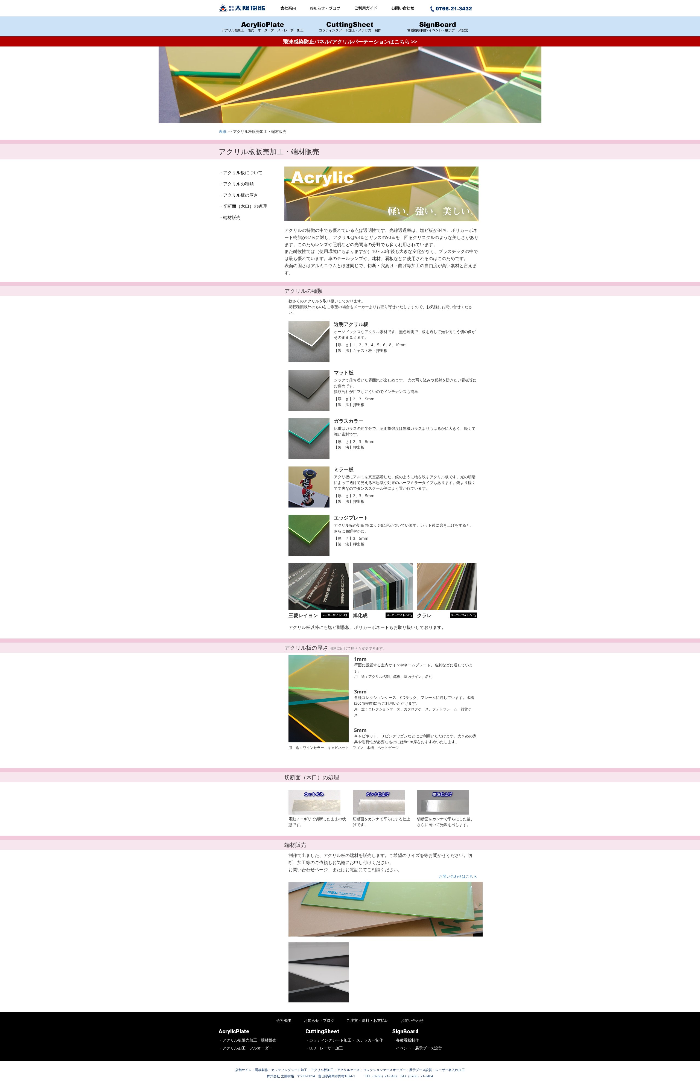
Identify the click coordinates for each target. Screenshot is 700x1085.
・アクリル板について (240, 173)
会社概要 (284, 1020)
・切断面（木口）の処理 (243, 206)
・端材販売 (230, 217)
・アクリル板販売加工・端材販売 (247, 1040)
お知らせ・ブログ (319, 1020)
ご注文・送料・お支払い (367, 1020)
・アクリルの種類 (236, 184)
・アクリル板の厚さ (238, 195)
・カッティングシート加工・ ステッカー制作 (344, 1040)
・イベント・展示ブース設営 (417, 1048)
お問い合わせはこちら (458, 876)
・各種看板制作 (405, 1040)
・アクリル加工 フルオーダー (245, 1048)
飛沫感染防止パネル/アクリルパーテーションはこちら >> (350, 41)
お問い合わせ (412, 1020)
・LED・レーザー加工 (324, 1048)
